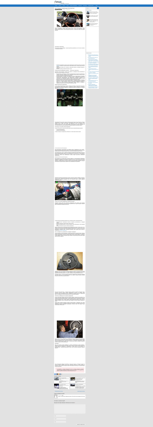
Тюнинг (68, 5)
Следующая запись (81, 391)
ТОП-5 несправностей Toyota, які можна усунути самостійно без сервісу (93, 67)
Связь (96, 5)
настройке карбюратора (63, 230)
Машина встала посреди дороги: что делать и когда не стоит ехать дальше (94, 12)
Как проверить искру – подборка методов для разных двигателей (64, 385)
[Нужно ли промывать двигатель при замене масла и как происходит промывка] (72, 380)
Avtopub (64, 9)
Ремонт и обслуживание (73, 5)
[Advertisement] (70, 38)
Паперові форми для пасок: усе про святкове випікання (93, 81)
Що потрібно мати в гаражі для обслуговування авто (94, 16)
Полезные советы (90, 5)
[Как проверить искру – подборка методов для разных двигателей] (56, 388)
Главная (56, 5)
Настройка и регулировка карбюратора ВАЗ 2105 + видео (80, 385)
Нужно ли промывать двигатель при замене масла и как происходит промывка (80, 379)
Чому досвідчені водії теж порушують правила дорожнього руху (93, 69)
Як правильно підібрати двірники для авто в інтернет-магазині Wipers (93, 78)
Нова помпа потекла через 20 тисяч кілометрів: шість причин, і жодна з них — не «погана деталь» (94, 20)
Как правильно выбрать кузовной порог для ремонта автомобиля (93, 64)
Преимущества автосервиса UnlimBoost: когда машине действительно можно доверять (93, 76)
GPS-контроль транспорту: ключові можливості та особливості (94, 24)
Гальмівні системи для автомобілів (93, 71)
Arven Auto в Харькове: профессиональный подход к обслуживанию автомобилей (92, 85)
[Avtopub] (61, 3)
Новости (60, 5)
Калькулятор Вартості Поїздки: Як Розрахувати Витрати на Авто (93, 87)
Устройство (80, 5)
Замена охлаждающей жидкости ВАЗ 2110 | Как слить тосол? (64, 379)
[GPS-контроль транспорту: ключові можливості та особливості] (88, 25)
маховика (57, 65)
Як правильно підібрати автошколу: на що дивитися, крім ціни (93, 73)
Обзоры (64, 5)
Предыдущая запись (59, 391)
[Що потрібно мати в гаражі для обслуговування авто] (88, 17)
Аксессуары (85, 5)
